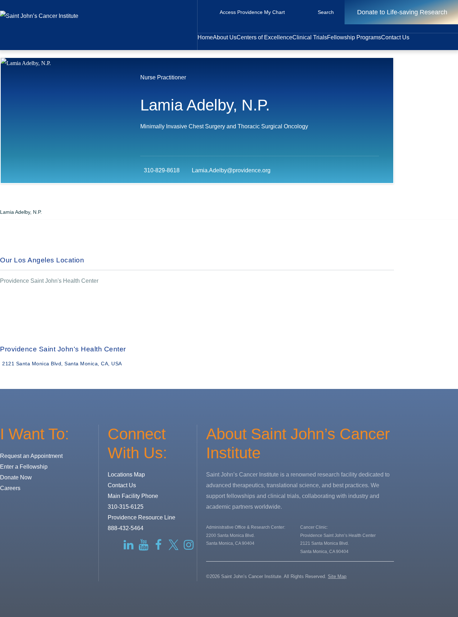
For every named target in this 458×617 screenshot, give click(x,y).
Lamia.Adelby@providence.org (231, 170)
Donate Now (16, 477)
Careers (10, 488)
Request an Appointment (31, 456)
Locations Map (126, 475)
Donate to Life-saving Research (402, 12)
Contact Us (395, 37)
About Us (225, 37)
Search (326, 12)
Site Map (337, 576)
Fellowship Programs (354, 37)
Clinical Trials (309, 37)
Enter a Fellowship (24, 467)
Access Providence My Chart (252, 12)
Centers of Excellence (264, 37)
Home (205, 37)
